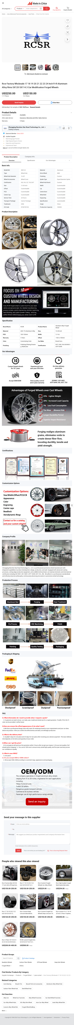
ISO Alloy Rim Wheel (26, 1002)
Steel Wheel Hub (26, 988)
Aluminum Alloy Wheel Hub (54, 984)
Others (21, 966)
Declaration (57, 1017)
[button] (65, 160)
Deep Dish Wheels (60, 962)
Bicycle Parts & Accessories (34, 984)
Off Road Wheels (42, 962)
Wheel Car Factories (19, 998)
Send (18, 850)
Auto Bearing (7, 984)
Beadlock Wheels (7, 962)
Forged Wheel (6, 966)
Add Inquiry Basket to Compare (37, 74)
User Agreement (48, 1017)
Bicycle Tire (18, 984)
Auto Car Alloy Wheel (42, 1002)
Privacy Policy (65, 1017)
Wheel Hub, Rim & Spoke (42, 14)
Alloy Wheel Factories (35, 998)
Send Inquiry (19, 102)
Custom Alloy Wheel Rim (10, 1007)
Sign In (5, 148)
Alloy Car (6, 998)
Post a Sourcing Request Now (57, 850)
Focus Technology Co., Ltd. (24, 1017)
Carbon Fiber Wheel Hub (10, 988)
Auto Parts (31, 14)
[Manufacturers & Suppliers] (37, 3)
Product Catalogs (29, 958)
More (3, 1011)
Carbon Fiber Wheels (25, 962)
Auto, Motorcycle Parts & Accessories (16, 14)
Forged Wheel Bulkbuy (28, 1007)
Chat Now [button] (56, 103)
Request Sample (35, 107)
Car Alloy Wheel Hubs (9, 1002)
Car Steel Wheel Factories (52, 998)
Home (3, 14)
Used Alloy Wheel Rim (58, 1002)
